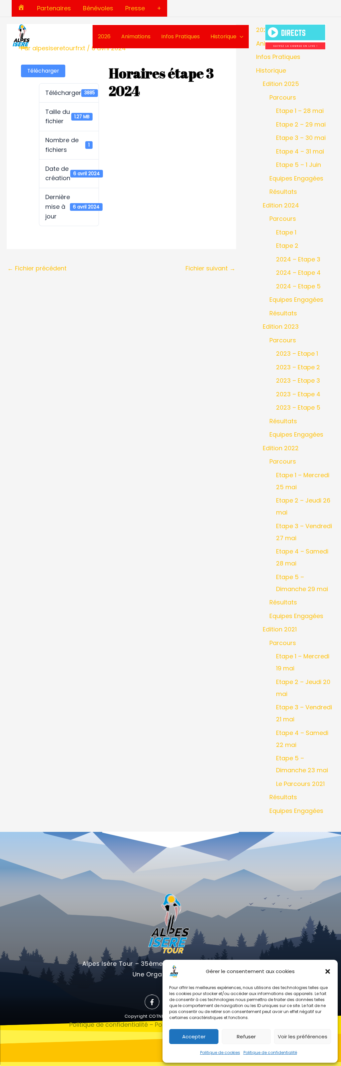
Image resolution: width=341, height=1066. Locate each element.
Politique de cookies (220, 1052)
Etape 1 (286, 232)
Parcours (282, 97)
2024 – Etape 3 (298, 259)
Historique (223, 36)
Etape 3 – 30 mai (301, 138)
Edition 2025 (281, 84)
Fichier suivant (210, 268)
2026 (104, 36)
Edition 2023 (281, 326)
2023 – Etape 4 (298, 394)
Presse (135, 8)
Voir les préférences (302, 1036)
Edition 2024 (281, 205)
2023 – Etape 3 (298, 380)
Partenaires (54, 8)
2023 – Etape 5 (298, 407)
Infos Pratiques (180, 36)
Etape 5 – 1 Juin (298, 165)
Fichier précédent (37, 268)
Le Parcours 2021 (300, 784)
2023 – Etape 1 (297, 353)
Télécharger (43, 71)
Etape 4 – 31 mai (300, 151)
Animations (136, 36)
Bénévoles (98, 8)
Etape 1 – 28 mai (300, 111)
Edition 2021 (280, 629)
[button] (327, 971)
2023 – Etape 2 (298, 367)
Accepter (193, 1036)
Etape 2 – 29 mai (301, 124)
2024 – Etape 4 (298, 272)
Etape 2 (287, 245)
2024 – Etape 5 (298, 286)
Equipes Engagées (296, 178)
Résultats (283, 191)
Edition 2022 (281, 448)
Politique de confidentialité (270, 1052)
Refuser (246, 1036)
